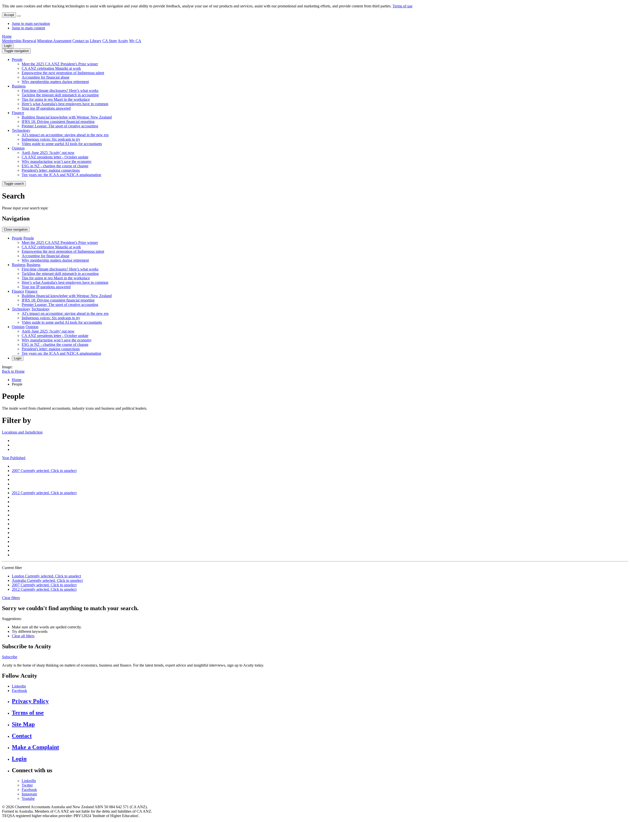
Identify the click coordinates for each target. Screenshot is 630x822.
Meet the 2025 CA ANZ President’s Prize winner (60, 64)
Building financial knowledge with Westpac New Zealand (67, 117)
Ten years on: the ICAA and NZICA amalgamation (61, 175)
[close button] (19, 16)
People (17, 59)
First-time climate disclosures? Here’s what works (60, 90)
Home (7, 36)
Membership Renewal (19, 41)
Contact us (80, 41)
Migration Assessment (54, 41)
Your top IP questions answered (46, 108)
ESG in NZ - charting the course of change (55, 166)
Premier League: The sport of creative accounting (60, 126)
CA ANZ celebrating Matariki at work (51, 68)
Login (8, 46)
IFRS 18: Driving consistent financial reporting (58, 121)
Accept (9, 15)
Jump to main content (28, 28)
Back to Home (13, 371)
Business (19, 86)
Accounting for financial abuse (45, 77)
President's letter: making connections (51, 170)
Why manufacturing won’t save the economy (57, 161)
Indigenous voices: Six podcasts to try (51, 139)
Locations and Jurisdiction (22, 432)
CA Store (109, 41)
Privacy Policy (30, 701)
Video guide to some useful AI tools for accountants (62, 144)
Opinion (18, 148)
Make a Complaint (35, 747)
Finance (18, 113)
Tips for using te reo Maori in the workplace (56, 99)
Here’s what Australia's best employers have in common (65, 104)
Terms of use (402, 6)
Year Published (13, 458)
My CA (135, 41)
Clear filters (11, 598)
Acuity (123, 41)
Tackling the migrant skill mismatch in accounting (60, 95)
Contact (22, 736)
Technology (21, 130)
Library (95, 41)
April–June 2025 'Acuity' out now (48, 153)
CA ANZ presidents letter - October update (55, 157)
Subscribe (9, 657)
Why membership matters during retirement (55, 82)
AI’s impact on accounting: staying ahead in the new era (65, 135)
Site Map (23, 724)
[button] (16, 50)
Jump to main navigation (31, 23)
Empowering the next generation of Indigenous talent (63, 73)
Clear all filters (23, 636)
